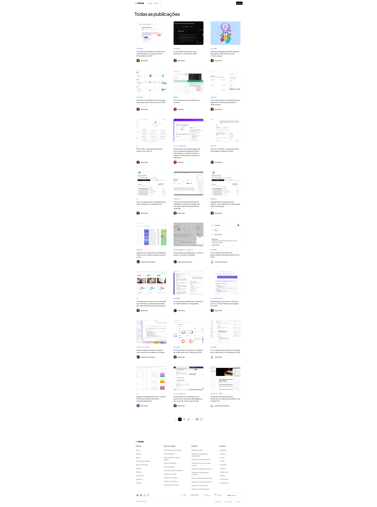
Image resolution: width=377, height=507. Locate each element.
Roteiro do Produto (142, 465)
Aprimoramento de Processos (173, 470)
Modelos (139, 472)
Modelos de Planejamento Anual (202, 478)
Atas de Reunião (169, 454)
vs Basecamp (223, 472)
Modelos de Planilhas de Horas (201, 469)
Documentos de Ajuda (143, 461)
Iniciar (239, 3)
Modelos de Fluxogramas (200, 485)
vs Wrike (222, 475)
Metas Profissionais (170, 463)
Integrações (140, 475)
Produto (138, 454)
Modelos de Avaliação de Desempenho (200, 455)
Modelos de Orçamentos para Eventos (201, 464)
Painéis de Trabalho (170, 474)
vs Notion (222, 468)
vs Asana (222, 454)
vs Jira (221, 457)
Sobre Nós (139, 479)
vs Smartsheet (224, 483)
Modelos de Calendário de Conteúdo (200, 473)
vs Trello (222, 461)
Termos (237, 501)
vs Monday (223, 450)
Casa (150, 3)
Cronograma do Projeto (171, 485)
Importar (139, 483)
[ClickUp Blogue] (139, 3)
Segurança (218, 501)
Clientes (138, 468)
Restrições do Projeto (171, 478)
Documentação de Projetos (172, 450)
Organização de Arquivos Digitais (172, 458)
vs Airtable (222, 465)
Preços (138, 450)
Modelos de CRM (197, 450)
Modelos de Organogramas (200, 489)
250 (197, 419)
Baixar (138, 457)
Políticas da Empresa (170, 481)
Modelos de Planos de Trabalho (202, 482)
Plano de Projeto (169, 467)
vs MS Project (223, 479)
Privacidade (228, 501)
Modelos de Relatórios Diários (201, 459)
